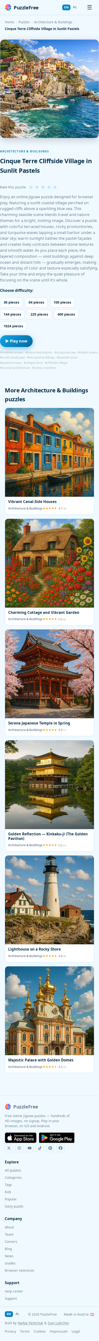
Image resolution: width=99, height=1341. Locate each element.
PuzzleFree (26, 7)
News (9, 1256)
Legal (76, 1331)
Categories (13, 1177)
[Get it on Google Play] (56, 1137)
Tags (8, 1184)
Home (9, 22)
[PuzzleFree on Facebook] (60, 1148)
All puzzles (13, 1170)
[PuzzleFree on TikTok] (40, 1148)
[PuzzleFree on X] (9, 1148)
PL (75, 7)
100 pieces (62, 302)
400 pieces (66, 314)
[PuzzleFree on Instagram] (19, 1148)
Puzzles (24, 22)
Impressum (59, 1331)
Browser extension (19, 1270)
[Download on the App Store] (21, 1137)
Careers (11, 1241)
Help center (14, 1291)
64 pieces (36, 302)
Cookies (40, 1331)
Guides (10, 1263)
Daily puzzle (14, 1206)
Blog (8, 1248)
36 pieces (11, 302)
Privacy (10, 1331)
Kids (8, 1192)
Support (11, 1298)
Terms (25, 1331)
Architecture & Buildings (53, 22)
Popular (11, 1199)
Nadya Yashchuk (30, 1323)
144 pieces (12, 314)
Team (9, 1234)
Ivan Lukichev (58, 1323)
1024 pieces (13, 326)
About (9, 1227)
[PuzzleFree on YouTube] (29, 1148)
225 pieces (39, 314)
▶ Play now (16, 341)
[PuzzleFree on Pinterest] (50, 1148)
